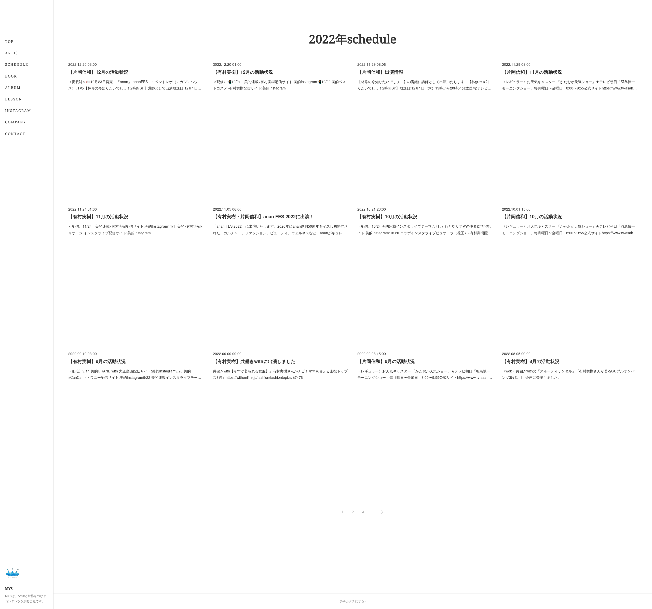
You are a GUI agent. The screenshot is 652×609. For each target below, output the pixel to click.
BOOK (11, 76)
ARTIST (13, 52)
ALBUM (13, 87)
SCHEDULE (16, 64)
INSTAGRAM (18, 110)
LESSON (13, 99)
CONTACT (15, 133)
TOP (9, 41)
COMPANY (15, 122)
